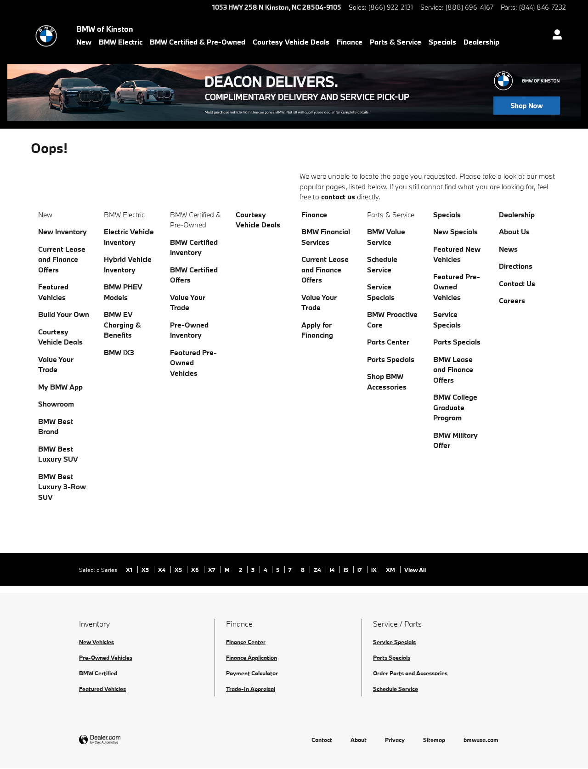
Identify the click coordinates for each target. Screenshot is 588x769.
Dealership (481, 41)
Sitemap (434, 739)
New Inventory (62, 231)
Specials (442, 41)
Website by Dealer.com (122, 740)
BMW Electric (120, 41)
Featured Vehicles (102, 688)
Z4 (318, 569)
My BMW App (60, 386)
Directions (515, 266)
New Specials (455, 231)
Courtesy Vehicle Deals (291, 41)
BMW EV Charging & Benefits (122, 324)
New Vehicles (96, 641)
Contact (321, 739)
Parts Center (388, 341)
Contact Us (517, 283)
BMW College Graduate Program (455, 407)
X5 (179, 569)
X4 (162, 569)
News (508, 249)
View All (415, 569)
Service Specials (394, 641)
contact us (338, 196)
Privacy (395, 739)
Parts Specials (390, 359)
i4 (333, 569)
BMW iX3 (119, 352)
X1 (130, 569)
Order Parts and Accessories (410, 673)
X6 (195, 569)
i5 (347, 569)
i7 (360, 569)
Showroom (56, 403)
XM (391, 569)
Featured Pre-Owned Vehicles (193, 363)
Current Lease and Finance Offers (61, 259)
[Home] (46, 35)
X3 (145, 569)
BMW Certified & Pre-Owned (197, 41)
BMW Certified (98, 673)
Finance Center (246, 641)
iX (374, 569)
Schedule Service (395, 688)
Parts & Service (395, 41)
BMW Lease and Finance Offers (453, 369)
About (359, 739)
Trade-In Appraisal (250, 688)
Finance (349, 41)
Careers (512, 300)
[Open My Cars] (554, 35)
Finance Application (251, 657)
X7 (212, 569)
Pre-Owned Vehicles (105, 657)
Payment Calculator (252, 673)
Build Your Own (63, 314)
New (83, 41)
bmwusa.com (481, 739)
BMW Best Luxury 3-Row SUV (62, 487)
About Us (514, 231)
